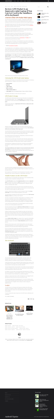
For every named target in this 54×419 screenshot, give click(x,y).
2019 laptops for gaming (13, 45)
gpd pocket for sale (18, 325)
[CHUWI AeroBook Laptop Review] (29, 308)
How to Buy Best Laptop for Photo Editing (19, 315)
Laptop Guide (24, 6)
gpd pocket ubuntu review (23, 329)
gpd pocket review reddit (12, 328)
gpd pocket (8, 325)
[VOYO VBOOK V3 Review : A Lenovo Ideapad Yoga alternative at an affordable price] (9, 309)
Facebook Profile (29, 340)
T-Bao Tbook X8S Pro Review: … (45, 17)
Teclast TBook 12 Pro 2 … (45, 20)
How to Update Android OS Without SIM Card (43, 409)
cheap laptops (16, 6)
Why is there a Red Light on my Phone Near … (43, 395)
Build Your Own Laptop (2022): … (44, 23)
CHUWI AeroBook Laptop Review (29, 314)
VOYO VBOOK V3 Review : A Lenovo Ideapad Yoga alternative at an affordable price (9, 317)
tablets (27, 37)
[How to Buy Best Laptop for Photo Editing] (19, 309)
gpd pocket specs (24, 328)
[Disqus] (19, 352)
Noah (12, 6)
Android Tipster (8, 1)
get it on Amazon (11, 296)
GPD (20, 6)
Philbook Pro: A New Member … (45, 14)
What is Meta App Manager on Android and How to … (43, 400)
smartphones (22, 37)
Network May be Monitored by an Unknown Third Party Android (43, 405)
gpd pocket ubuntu (10, 329)
